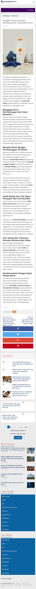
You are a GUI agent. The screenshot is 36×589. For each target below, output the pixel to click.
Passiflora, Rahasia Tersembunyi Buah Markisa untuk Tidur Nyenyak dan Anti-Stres (22, 393)
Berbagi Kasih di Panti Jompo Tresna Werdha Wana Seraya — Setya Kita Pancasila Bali (22, 378)
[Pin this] (18, 346)
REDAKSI (18, 583)
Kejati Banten (6, 515)
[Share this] (18, 328)
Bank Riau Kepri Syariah (9, 507)
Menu (32, 10)
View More (18, 437)
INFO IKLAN (25, 583)
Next (26, 427)
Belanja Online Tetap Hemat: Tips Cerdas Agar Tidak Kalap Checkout (22, 371)
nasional (4, 522)
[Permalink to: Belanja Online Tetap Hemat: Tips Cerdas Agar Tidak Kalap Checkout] (7, 372)
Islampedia (5, 529)
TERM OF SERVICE (27, 585)
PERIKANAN (5, 518)
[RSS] (14, 312)
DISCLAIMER (18, 585)
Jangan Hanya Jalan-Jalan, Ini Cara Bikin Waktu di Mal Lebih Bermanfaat (21, 386)
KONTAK (3, 586)
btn (3, 504)
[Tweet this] (18, 334)
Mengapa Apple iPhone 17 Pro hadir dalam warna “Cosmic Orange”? (27, 319)
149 (21, 427)
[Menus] (34, 2)
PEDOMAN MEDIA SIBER (7, 585)
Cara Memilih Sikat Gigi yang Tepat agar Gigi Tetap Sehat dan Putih (22, 364)
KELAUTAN (5, 526)
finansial (4, 511)
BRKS (3, 500)
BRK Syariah (6, 496)
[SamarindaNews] (9, 1)
